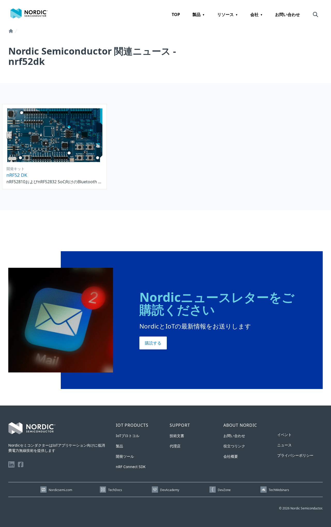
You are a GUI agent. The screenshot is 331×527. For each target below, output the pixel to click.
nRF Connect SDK (131, 466)
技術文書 (177, 435)
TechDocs (115, 490)
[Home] (10, 31)
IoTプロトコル (127, 435)
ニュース (284, 444)
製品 (196, 14)
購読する (153, 343)
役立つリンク (234, 446)
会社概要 (230, 456)
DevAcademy (169, 490)
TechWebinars (279, 490)
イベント (284, 434)
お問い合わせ (287, 14)
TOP (176, 14)
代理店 (175, 446)
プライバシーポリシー (295, 455)
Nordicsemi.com (60, 490)
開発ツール (125, 456)
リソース (225, 14)
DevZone (224, 490)
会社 (254, 14)
